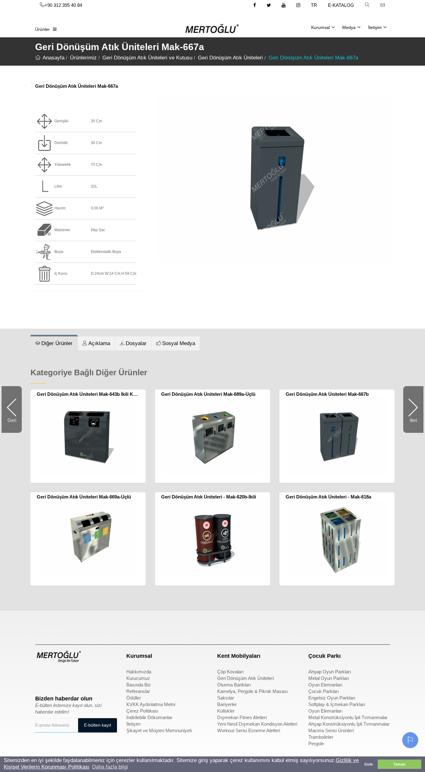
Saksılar (225, 697)
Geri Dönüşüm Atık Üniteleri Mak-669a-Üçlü (84, 496)
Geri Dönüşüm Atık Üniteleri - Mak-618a (328, 496)
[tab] (53, 343)
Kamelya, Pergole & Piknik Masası (252, 691)
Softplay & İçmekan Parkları (336, 704)
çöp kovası (138, 624)
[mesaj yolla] (383, 5)
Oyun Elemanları (325, 684)
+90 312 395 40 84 (63, 5)
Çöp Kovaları (230, 671)
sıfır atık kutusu (234, 624)
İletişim (375, 27)
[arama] (367, 5)
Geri (14, 425)
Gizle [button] (368, 764)
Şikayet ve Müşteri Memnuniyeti (159, 730)
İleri (410, 425)
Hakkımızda (138, 671)
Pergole (316, 743)
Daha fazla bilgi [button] (110, 767)
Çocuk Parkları (323, 691)
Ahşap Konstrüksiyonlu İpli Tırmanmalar (349, 724)
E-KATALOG (341, 5)
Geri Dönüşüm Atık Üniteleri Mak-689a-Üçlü (208, 394)
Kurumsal (320, 27)
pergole (316, 624)
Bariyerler (227, 704)
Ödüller (133, 697)
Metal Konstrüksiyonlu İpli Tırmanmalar (348, 717)
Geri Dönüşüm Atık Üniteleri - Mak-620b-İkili (208, 496)
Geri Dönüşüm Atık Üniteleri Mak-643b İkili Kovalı (90, 394)
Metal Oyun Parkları (328, 678)
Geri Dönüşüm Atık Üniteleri (245, 678)
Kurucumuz (138, 678)
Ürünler (42, 29)
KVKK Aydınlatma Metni (150, 704)
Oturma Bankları (234, 684)
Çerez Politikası (142, 711)
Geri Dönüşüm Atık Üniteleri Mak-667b (327, 394)
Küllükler (226, 711)
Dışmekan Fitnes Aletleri (242, 717)
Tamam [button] (399, 764)
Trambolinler (320, 737)
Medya (349, 27)
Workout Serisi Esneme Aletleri (248, 730)
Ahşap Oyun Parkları (329, 671)
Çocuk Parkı (48, 624)
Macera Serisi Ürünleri (331, 730)
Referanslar (138, 691)
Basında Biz (138, 684)
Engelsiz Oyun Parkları (331, 697)
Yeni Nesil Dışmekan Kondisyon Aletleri (257, 724)
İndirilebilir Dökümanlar (149, 717)
